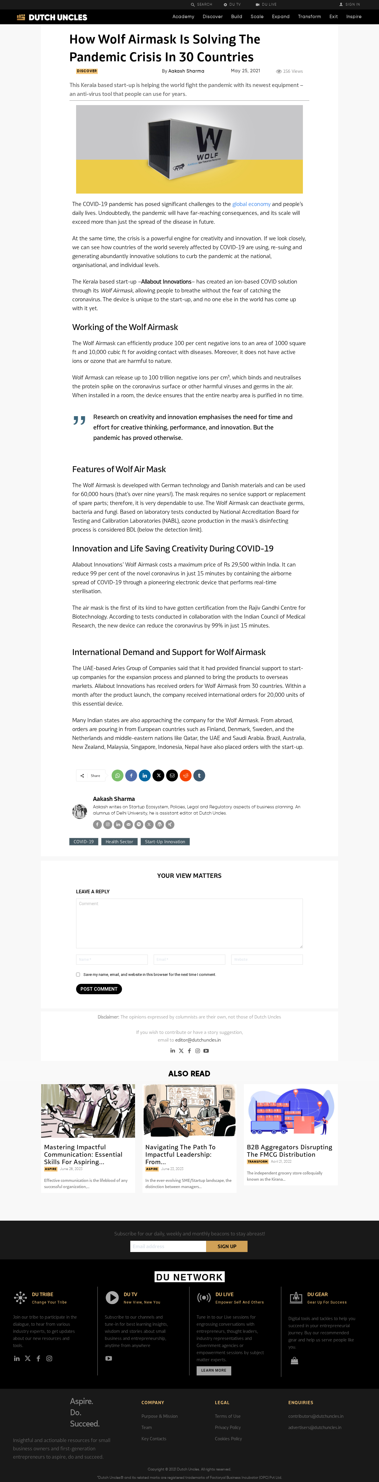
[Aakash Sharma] (79, 812)
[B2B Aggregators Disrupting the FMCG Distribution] (291, 1111)
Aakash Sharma (186, 71)
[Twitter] (181, 1050)
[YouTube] (206, 1050)
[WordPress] (159, 824)
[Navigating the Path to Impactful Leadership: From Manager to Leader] (189, 1111)
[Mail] (128, 824)
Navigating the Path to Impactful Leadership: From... (180, 1154)
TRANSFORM (258, 1161)
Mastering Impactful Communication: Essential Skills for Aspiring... (83, 1154)
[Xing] (170, 824)
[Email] (172, 775)
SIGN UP (227, 1246)
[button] (205, 5)
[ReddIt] (186, 775)
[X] (158, 775)
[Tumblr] (199, 775)
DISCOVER (87, 71)
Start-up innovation (165, 841)
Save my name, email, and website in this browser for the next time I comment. (149, 974)
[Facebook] (131, 775)
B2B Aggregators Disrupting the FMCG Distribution (290, 1150)
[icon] (294, 1361)
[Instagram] (107, 824)
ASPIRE (51, 1169)
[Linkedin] (145, 775)
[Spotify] (138, 824)
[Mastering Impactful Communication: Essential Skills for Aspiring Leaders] (88, 1111)
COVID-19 (84, 841)
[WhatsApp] (117, 775)
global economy (252, 204)
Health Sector (120, 841)
